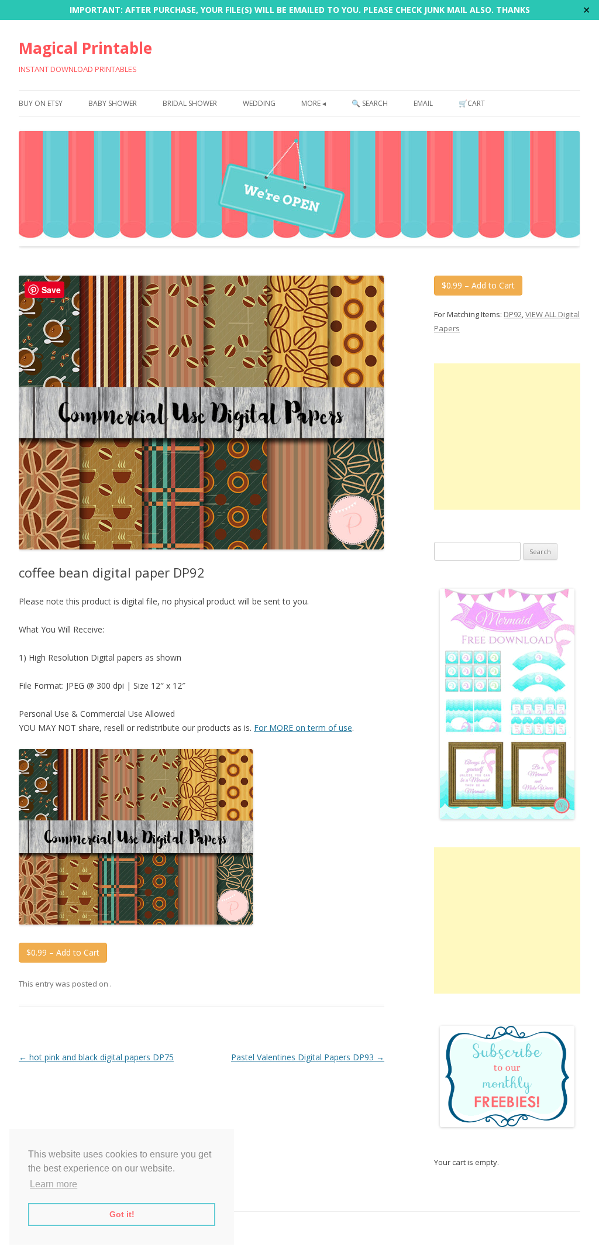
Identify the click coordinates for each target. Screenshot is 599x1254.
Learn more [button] (53, 1184)
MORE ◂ (313, 103)
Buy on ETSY (41, 103)
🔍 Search (370, 103)
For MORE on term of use (303, 727)
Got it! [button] (122, 1214)
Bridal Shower (190, 103)
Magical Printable (85, 48)
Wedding (259, 103)
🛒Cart (472, 103)
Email (423, 103)
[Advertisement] (507, 436)
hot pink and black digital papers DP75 (96, 1057)
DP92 (513, 314)
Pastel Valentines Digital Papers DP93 (307, 1057)
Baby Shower (112, 103)
